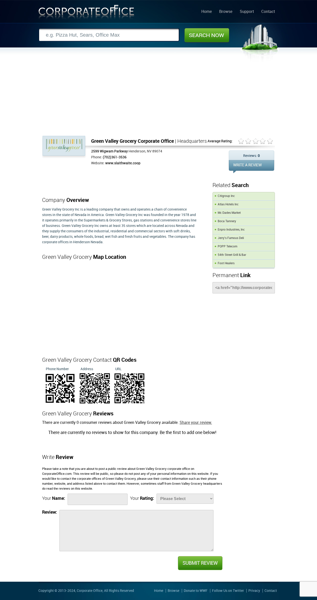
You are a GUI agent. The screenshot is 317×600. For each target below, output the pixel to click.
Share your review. (196, 423)
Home (206, 12)
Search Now (207, 35)
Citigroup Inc (226, 196)
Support (247, 12)
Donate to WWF (196, 591)
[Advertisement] (158, 98)
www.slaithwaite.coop (122, 163)
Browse (225, 12)
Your (53, 498)
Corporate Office (86, 13)
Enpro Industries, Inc (231, 229)
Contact (268, 12)
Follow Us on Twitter (228, 591)
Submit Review (199, 563)
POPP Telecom (227, 246)
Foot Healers (226, 263)
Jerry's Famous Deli (231, 238)
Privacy (254, 591)
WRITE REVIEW (251, 166)
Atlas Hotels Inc (228, 204)
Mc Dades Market (229, 213)
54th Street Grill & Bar (232, 255)
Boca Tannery (227, 221)
